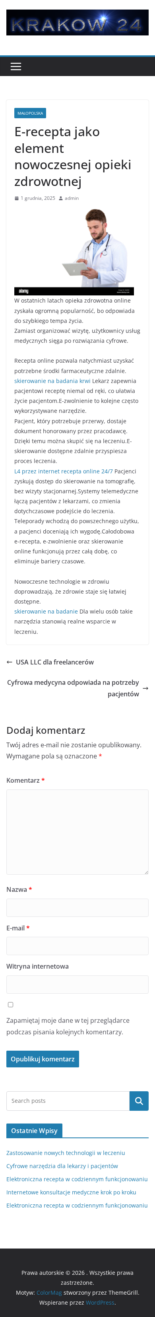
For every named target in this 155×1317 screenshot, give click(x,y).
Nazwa (19, 889)
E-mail (18, 928)
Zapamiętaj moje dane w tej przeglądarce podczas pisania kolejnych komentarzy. (68, 1026)
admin (72, 198)
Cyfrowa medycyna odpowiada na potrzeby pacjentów (73, 688)
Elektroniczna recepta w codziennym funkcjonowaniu (77, 1179)
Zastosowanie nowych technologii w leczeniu (65, 1153)
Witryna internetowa (37, 966)
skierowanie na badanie (46, 611)
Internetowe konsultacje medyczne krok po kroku (71, 1192)
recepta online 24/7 (87, 471)
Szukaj (139, 1100)
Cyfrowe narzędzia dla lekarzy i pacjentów (62, 1166)
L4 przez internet (37, 471)
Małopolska (30, 113)
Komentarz (25, 780)
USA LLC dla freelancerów (55, 662)
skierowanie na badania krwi (52, 381)
